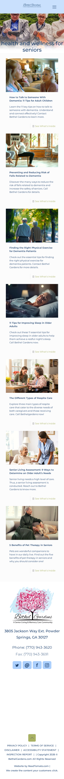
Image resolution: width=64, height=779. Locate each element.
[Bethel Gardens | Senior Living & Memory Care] (32, 5)
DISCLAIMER (11, 750)
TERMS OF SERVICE (42, 745)
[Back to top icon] (32, 738)
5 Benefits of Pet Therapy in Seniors (30, 545)
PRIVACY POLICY (17, 745)
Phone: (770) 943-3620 (32, 647)
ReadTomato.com (38, 766)
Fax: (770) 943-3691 (32, 654)
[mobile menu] (54, 7)
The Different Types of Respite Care (30, 398)
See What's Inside (45, 126)
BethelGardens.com (20, 758)
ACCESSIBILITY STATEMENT (39, 750)
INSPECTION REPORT (19, 754)
